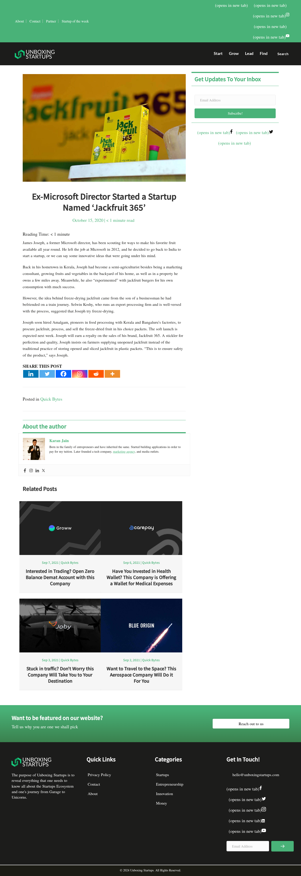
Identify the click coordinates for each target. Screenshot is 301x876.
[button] (281, 54)
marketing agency (124, 451)
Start (218, 53)
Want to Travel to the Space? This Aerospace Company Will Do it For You (141, 674)
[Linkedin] (31, 374)
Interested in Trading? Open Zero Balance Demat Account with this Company (60, 577)
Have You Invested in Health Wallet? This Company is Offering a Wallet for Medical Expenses (141, 577)
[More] (112, 374)
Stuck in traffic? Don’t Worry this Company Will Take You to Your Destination (60, 674)
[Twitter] (47, 374)
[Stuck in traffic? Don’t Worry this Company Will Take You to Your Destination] (60, 625)
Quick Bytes (51, 399)
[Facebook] (63, 374)
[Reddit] (96, 374)
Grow (234, 53)
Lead (249, 53)
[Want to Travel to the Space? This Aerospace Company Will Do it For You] (141, 625)
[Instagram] (79, 374)
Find (264, 53)
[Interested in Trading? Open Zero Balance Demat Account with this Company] (60, 527)
